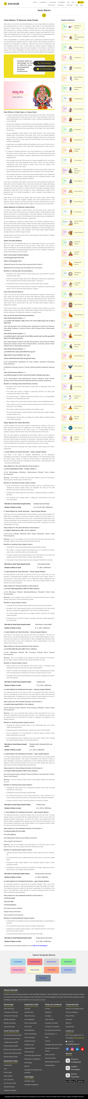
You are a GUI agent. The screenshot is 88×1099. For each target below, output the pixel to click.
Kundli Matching (29, 1030)
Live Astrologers (29, 1019)
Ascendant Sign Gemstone (32, 1055)
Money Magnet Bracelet (52, 1062)
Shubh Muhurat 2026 (11, 1031)
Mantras (26, 1066)
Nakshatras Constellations (32, 1059)
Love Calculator (8, 1079)
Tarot (68, 2)
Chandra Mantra (35, 961)
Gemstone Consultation (52, 1026)
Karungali (48, 1016)
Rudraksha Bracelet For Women (52, 1050)
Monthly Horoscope (10, 1023)
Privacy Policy (70, 1016)
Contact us (70, 1031)
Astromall (27, 1008)
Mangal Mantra (51, 961)
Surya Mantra (18, 961)
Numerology (52, 2)
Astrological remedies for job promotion (33, 1071)
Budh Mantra (68, 961)
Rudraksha (48, 1012)
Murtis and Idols (50, 1054)
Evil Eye (47, 1008)
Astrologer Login (29, 1081)
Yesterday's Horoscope (11, 1012)
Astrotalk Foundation (10, 1090)
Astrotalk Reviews (29, 1041)
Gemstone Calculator (51, 1023)
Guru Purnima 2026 (10, 1083)
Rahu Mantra (68, 970)
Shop (76, 5)
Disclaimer (69, 1019)
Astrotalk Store (28, 1012)
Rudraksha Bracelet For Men (54, 1044)
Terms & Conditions (72, 1012)
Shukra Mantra (34, 970)
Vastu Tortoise (49, 1019)
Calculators (61, 5)
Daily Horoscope (9, 1008)
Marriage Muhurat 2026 (11, 1046)
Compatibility (61, 2)
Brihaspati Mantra (18, 970)
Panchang (69, 5)
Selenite (47, 1041)
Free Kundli (28, 1026)
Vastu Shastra (8, 1076)
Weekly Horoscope (9, 1019)
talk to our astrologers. (40, 945)
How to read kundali (30, 1023)
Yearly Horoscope (9, 1026)
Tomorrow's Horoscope (11, 1016)
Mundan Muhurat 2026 (11, 1056)
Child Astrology (29, 1052)
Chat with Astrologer (30, 1034)
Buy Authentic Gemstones (53, 1030)
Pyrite (47, 1037)
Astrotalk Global (50, 1065)
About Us (68, 1023)
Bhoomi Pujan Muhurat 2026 (12, 1049)
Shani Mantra (51, 970)
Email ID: (72, 1043)
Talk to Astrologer (29, 1037)
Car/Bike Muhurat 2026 (11, 1042)
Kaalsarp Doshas (29, 1048)
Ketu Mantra (43, 978)
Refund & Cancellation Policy (75, 1008)
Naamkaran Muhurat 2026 (12, 1038)
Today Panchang (29, 1016)
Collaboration (8, 1065)
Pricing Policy (70, 1026)
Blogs (81, 5)
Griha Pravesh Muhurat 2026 (12, 1053)
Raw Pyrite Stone (50, 1058)
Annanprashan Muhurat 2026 (13, 1035)
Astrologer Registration (31, 1084)
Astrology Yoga (29, 1044)
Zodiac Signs (8, 1072)
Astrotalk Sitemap (9, 1087)
